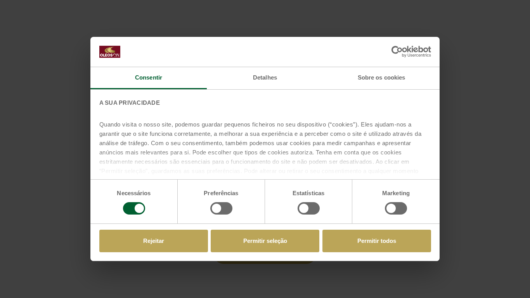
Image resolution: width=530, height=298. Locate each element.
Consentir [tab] (148, 77)
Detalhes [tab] (265, 77)
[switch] (221, 208)
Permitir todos (376, 240)
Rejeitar (153, 240)
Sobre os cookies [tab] (381, 77)
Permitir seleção (265, 240)
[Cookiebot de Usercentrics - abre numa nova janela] (397, 51)
